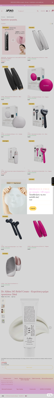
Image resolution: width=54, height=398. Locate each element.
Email (31, 199)
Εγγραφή (33, 208)
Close (51, 185)
